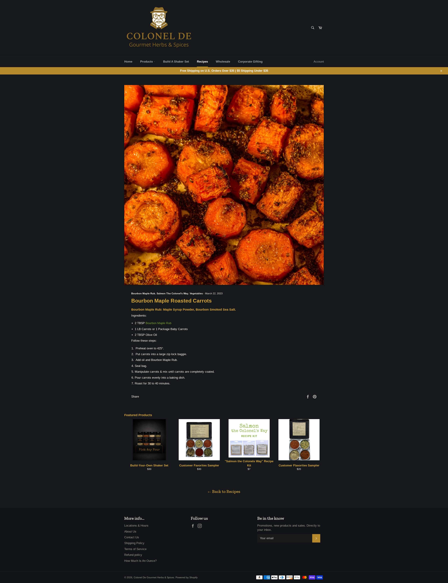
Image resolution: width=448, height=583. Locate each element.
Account (319, 61)
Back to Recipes (225, 491)
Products (147, 61)
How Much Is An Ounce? (140, 560)
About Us (130, 531)
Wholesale (223, 61)
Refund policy (133, 555)
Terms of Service (135, 549)
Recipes (202, 61)
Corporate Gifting (250, 61)
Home (128, 61)
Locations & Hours (136, 525)
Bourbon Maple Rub (158, 323)
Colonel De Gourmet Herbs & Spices (154, 577)
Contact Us (131, 537)
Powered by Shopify (187, 577)
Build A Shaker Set (176, 61)
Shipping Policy (134, 543)
